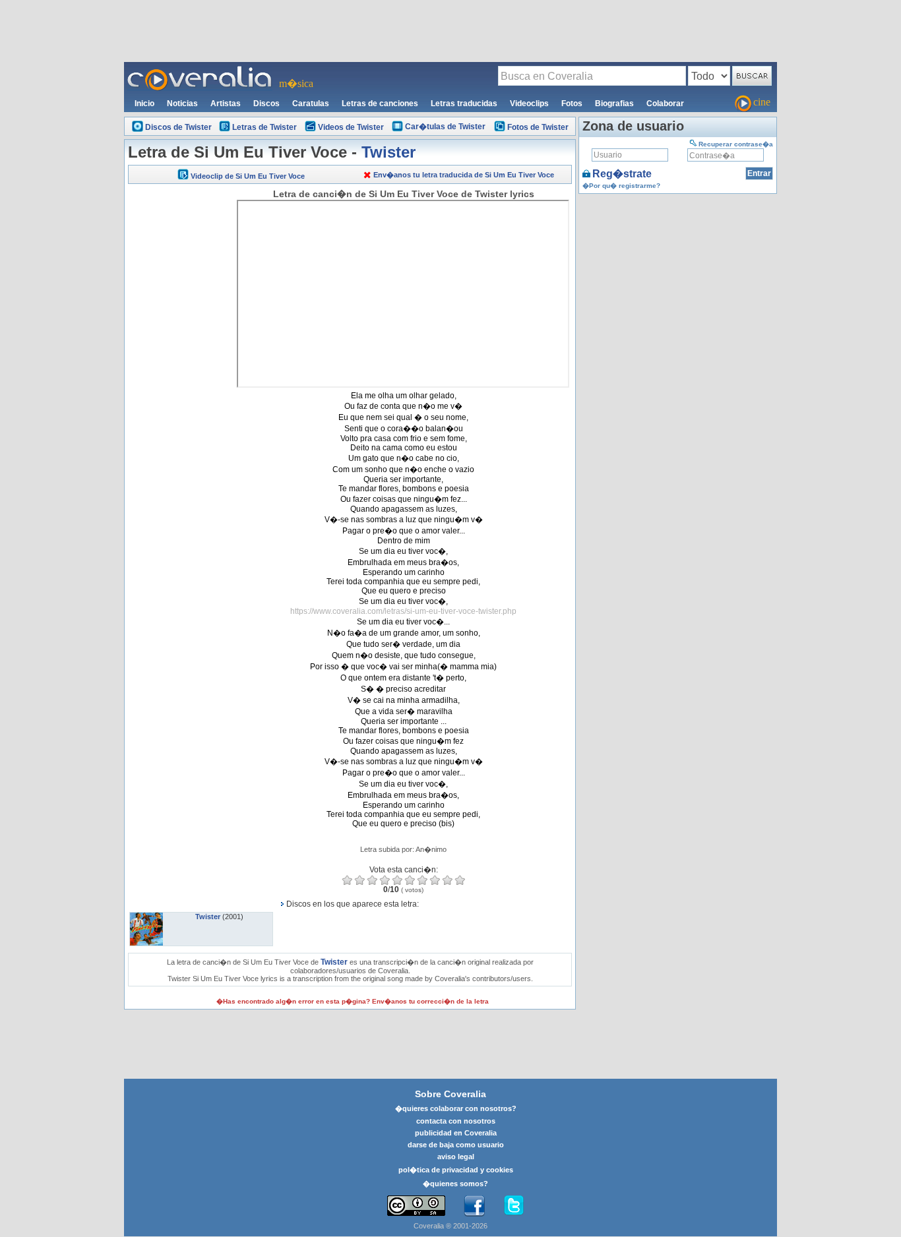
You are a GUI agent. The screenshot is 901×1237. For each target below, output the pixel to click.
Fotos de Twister (538, 127)
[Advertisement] (450, 30)
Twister (388, 152)
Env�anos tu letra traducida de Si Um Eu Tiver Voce (463, 175)
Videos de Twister (351, 127)
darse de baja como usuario (456, 1145)
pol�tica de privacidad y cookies (455, 1170)
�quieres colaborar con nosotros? (455, 1108)
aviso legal (455, 1157)
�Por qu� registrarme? (621, 185)
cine (761, 101)
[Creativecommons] (416, 1205)
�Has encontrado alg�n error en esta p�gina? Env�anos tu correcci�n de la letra (352, 1001)
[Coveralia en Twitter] (513, 1206)
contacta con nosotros (455, 1121)
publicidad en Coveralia (456, 1133)
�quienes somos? (455, 1184)
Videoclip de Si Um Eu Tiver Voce (248, 176)
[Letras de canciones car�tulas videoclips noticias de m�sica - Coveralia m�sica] (199, 70)
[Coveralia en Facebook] (474, 1206)
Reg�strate (622, 173)
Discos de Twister (178, 127)
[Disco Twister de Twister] (146, 916)
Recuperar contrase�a (736, 144)
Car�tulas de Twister (445, 126)
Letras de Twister (264, 127)
